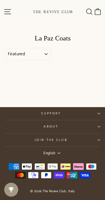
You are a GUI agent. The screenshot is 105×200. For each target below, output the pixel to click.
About (51, 126)
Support (51, 113)
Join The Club (51, 140)
